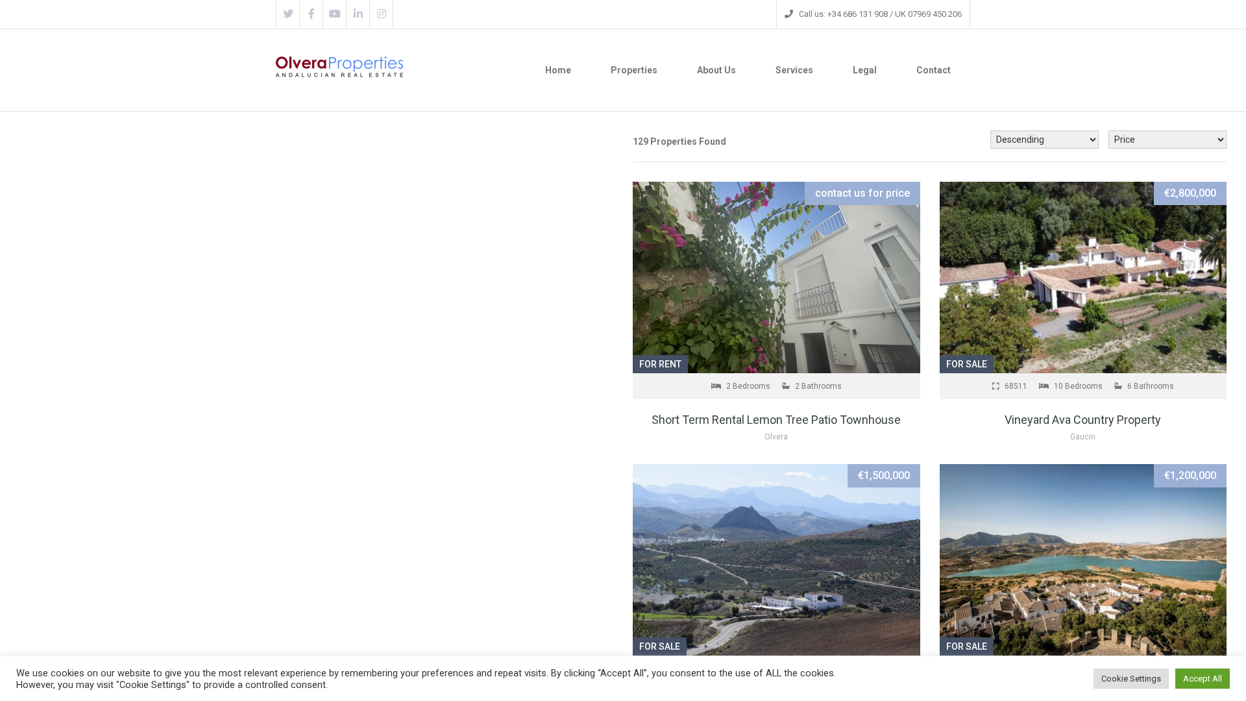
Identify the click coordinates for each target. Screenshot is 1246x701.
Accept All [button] (1202, 678)
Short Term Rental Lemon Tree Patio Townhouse (776, 419)
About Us (716, 70)
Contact (933, 70)
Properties (634, 70)
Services (794, 70)
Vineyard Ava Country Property (1083, 419)
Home (558, 70)
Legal (865, 70)
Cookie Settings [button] (1131, 678)
